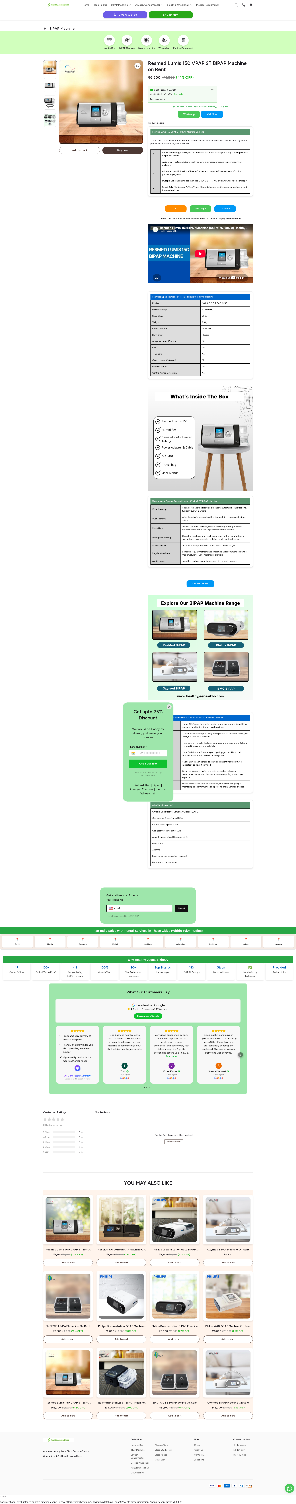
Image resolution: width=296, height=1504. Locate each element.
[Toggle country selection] (134, 753)
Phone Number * (138, 747)
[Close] (169, 706)
